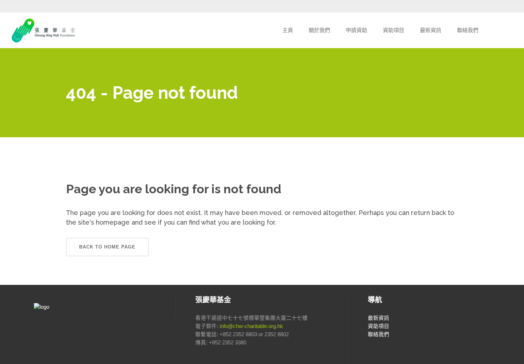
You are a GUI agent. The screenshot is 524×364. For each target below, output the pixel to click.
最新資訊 (378, 318)
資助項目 (378, 326)
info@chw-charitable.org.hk (251, 326)
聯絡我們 (378, 334)
